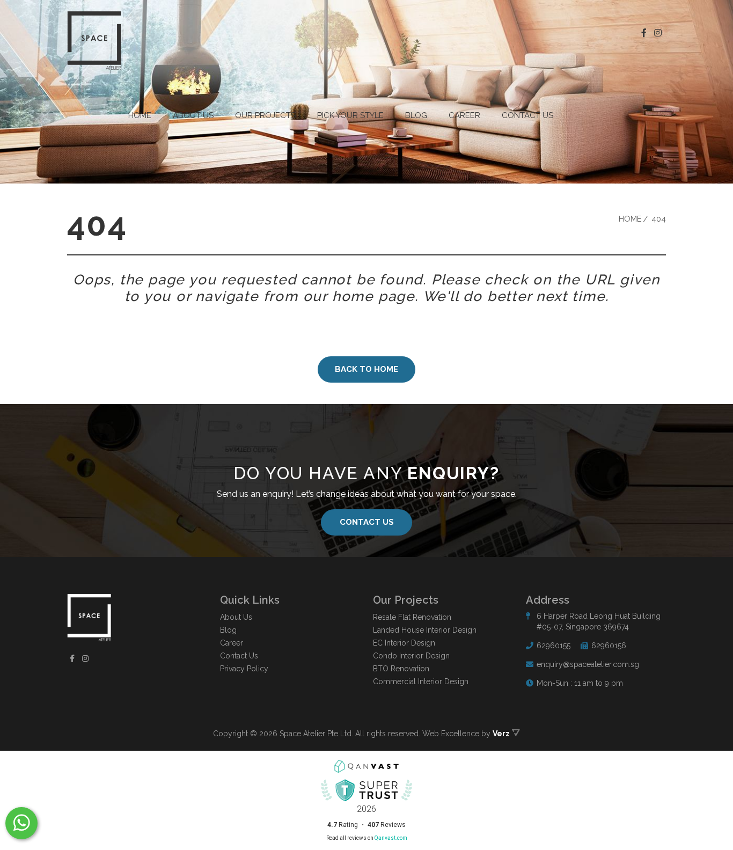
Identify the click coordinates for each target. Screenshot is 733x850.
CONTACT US (367, 522)
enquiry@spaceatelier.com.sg (588, 664)
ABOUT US (193, 115)
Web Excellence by (466, 733)
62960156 (608, 645)
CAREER (464, 115)
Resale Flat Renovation (412, 617)
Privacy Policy (244, 668)
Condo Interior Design (411, 655)
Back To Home (366, 369)
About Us (236, 617)
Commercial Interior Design (420, 681)
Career (231, 643)
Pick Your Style (350, 115)
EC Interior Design (404, 643)
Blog (416, 115)
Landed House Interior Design (425, 630)
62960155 (553, 645)
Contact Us (527, 115)
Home (139, 115)
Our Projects (265, 115)
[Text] (21, 823)
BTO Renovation (401, 668)
